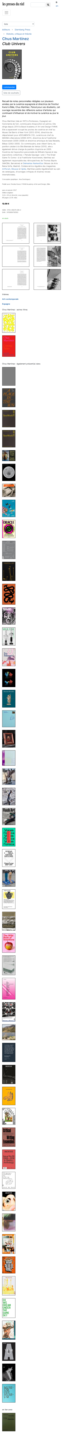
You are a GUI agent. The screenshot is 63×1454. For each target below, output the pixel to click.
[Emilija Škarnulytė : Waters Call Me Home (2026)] (10, 472)
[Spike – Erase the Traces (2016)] (10, 1180)
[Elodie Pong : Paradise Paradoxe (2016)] (10, 1222)
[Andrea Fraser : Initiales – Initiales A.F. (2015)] (10, 1372)
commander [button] (9, 87)
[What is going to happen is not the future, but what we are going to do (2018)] (10, 965)
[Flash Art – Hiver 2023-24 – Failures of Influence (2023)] (10, 616)
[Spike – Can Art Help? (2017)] (10, 1116)
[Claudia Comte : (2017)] (10, 1032)
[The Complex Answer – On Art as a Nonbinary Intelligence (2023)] (10, 323)
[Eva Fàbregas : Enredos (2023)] (10, 657)
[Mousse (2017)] (10, 1012)
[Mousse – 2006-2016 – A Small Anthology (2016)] (10, 1159)
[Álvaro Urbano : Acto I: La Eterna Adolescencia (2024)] (10, 571)
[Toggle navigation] (6, 13)
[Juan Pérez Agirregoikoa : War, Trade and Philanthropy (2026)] (10, 508)
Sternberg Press (22, 29)
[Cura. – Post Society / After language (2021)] (10, 796)
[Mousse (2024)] (10, 550)
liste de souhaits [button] (11, 93)
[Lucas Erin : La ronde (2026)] (10, 376)
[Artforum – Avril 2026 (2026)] (10, 490)
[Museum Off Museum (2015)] (10, 1393)
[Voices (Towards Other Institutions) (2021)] (10, 837)
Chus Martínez (15, 38)
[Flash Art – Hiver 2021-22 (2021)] (10, 776)
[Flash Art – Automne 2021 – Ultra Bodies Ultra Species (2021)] (10, 816)
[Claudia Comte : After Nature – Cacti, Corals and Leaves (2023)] (10, 678)
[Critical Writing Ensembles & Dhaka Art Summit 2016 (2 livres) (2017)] (10, 1137)
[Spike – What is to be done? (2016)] (10, 1265)
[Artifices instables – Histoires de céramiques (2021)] (10, 899)
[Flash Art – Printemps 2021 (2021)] (10, 878)
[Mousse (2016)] (10, 1201)
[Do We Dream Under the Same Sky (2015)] (10, 1308)
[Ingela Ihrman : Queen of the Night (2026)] (10, 455)
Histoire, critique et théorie (19, 34)
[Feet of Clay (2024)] (10, 594)
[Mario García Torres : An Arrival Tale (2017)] (10, 1052)
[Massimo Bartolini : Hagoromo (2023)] (10, 699)
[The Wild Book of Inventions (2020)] (10, 943)
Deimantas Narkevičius (33, 163)
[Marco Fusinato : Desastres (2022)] (10, 739)
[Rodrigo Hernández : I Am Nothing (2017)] (10, 1096)
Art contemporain (10, 299)
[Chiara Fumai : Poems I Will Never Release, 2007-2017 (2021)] (10, 858)
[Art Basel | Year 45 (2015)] (10, 1351)
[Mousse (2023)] (10, 636)
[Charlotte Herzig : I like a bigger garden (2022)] (10, 758)
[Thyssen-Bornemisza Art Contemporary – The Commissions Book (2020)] (10, 921)
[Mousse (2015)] (10, 1286)
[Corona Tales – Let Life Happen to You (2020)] (10, 346)
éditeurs (6, 29)
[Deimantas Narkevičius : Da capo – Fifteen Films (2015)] (10, 1422)
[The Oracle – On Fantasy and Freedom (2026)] (10, 529)
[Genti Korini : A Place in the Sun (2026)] (10, 397)
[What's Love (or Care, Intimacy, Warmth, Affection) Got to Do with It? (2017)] (10, 988)
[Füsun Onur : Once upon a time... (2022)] (10, 718)
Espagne (6, 304)
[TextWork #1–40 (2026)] (10, 418)
